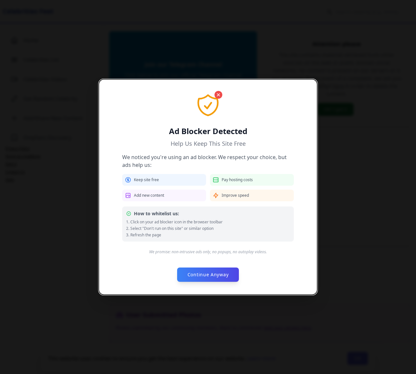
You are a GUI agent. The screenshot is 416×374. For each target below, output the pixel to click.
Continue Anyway (208, 274)
